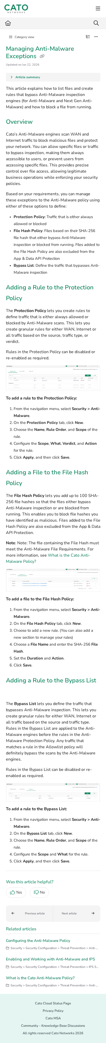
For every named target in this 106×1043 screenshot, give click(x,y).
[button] (29, 913)
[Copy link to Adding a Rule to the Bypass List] (14, 692)
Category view (24, 37)
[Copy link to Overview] (41, 122)
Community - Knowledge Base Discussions (53, 1025)
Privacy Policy (53, 1011)
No (42, 892)
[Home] (16, 8)
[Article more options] (96, 37)
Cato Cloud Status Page (53, 1003)
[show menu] (98, 9)
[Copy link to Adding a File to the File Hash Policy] (30, 484)
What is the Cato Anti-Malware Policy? (40, 977)
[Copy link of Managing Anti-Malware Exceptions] (42, 56)
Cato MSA (53, 1018)
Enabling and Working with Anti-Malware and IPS (50, 959)
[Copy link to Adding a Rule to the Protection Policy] (30, 299)
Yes (19, 892)
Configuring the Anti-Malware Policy (38, 940)
